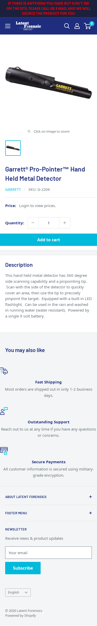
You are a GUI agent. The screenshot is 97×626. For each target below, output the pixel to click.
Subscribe (23, 568)
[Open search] (67, 26)
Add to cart (48, 240)
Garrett (13, 189)
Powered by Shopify (20, 615)
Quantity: (14, 222)
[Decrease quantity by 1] (32, 222)
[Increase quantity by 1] (64, 222)
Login (24, 205)
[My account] (77, 26)
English (13, 592)
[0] (87, 26)
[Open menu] (7, 26)
